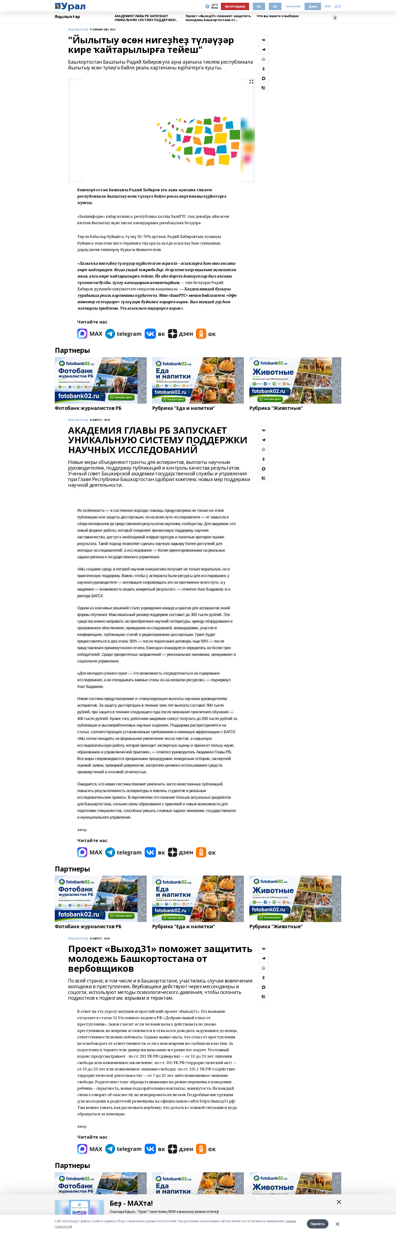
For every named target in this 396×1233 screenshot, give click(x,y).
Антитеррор (235, 6)
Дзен (313, 6)
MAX (328, 6)
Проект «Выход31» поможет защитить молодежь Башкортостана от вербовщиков (218, 18)
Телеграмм (293, 6)
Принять (318, 1224)
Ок (275, 6)
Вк (259, 6)
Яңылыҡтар (67, 16)
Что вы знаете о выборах (277, 16)
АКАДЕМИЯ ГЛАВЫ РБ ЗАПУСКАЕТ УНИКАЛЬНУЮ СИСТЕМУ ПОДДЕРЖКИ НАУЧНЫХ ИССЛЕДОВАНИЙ (145, 18)
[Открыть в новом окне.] (89, 334)
